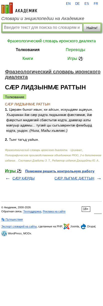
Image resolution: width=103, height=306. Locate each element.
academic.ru (19, 8)
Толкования (28, 50)
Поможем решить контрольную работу (59, 171)
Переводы (75, 50)
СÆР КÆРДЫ (23, 178)
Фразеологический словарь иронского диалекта (51, 41)
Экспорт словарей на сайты (19, 226)
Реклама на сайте (54, 211)
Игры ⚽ (75, 58)
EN (68, 4)
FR (96, 4)
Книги (27, 58)
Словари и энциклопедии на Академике (42, 18)
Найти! (92, 28)
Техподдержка (32, 211)
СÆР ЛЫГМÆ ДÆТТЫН (74, 178)
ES (86, 4)
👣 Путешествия (12, 219)
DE (77, 4)
